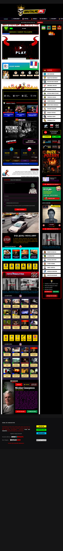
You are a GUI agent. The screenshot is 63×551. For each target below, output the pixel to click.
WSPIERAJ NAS (41, 430)
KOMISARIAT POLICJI (6, 33)
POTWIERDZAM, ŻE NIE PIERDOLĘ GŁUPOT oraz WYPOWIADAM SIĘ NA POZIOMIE (20, 205)
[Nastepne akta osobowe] (59, 225)
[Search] (6, 18)
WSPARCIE (47, 136)
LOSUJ (57, 136)
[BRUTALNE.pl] (31, 10)
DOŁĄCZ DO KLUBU (51, 295)
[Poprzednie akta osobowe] (43, 225)
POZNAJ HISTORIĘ (32, 411)
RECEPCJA (41, 426)
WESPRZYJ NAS (51, 198)
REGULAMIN (41, 433)
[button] (11, 284)
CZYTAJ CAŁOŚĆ (20, 411)
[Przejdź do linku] (20, 222)
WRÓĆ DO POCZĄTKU (41, 440)
